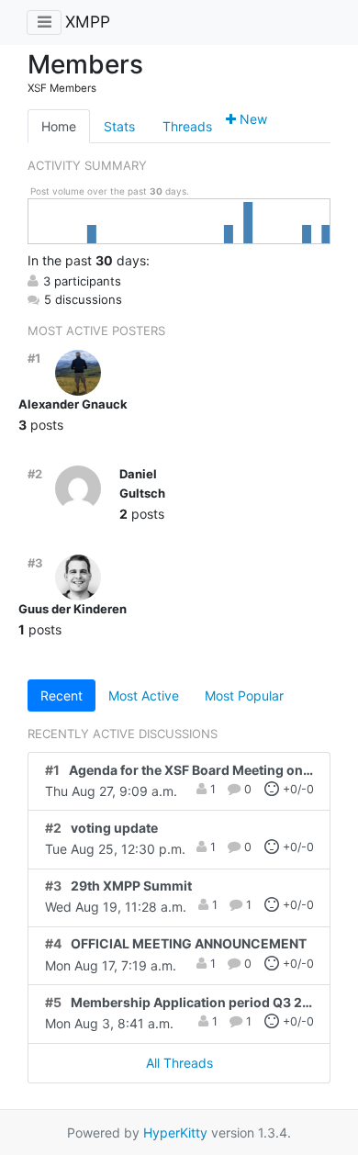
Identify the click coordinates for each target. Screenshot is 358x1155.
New (251, 119)
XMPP (87, 21)
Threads (187, 126)
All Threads (179, 1063)
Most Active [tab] (143, 695)
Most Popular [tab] (244, 695)
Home (58, 126)
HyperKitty (175, 1132)
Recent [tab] (61, 695)
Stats (119, 126)
